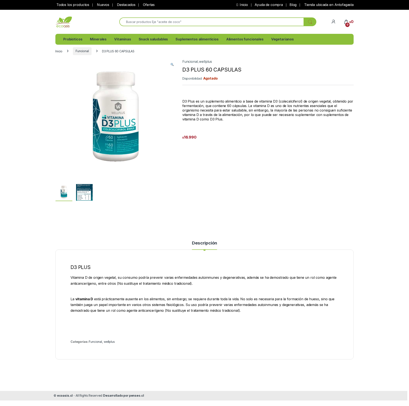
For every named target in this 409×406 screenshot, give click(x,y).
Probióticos (72, 39)
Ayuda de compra (269, 5)
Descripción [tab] (204, 243)
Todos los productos (72, 5)
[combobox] (211, 21)
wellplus (205, 61)
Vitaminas (122, 39)
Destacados (125, 5)
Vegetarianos (282, 39)
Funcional (82, 51)
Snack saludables (153, 39)
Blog (293, 5)
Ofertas (148, 5)
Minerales (98, 39)
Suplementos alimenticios (197, 39)
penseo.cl (136, 395)
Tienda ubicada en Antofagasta (328, 5)
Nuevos (102, 5)
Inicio (244, 5)
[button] (172, 64)
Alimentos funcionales (245, 39)
